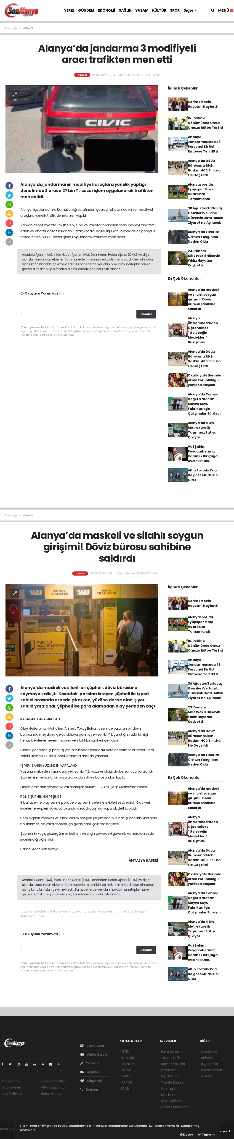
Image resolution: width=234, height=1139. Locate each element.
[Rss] (44, 1064)
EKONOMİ (106, 10)
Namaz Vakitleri (173, 1064)
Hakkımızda (11, 1081)
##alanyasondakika (65, 911)
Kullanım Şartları (53, 1081)
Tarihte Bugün (172, 1082)
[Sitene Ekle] (61, 1064)
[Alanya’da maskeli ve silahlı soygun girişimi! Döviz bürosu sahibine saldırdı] (81, 630)
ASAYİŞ (28, 28)
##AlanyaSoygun (132, 911)
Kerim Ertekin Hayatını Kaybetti (203, 104)
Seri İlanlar (169, 1094)
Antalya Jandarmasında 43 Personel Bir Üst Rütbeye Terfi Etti (204, 144)
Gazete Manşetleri (175, 1107)
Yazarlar (92, 1063)
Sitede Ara (209, 1051)
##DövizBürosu (33, 916)
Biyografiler (209, 1064)
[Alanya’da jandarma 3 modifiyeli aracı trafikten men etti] (81, 129)
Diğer (188, 10)
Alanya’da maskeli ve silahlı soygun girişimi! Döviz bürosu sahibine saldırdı (203, 299)
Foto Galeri (95, 1046)
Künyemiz (94, 1080)
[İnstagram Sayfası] (20, 1064)
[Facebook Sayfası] (4, 1064)
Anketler (207, 1057)
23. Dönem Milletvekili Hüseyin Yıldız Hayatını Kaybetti (204, 258)
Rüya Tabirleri (211, 1070)
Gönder (146, 314)
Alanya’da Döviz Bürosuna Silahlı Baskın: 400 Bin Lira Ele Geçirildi (204, 167)
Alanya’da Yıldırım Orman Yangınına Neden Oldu (203, 237)
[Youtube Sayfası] (28, 1064)
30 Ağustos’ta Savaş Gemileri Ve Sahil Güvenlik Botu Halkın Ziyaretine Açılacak (205, 215)
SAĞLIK (125, 10)
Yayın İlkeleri (11, 1087)
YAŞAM (142, 10)
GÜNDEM (86, 10)
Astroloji (207, 1076)
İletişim (91, 1089)
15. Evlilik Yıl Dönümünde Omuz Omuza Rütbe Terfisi (205, 123)
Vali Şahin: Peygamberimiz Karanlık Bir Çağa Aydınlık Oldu (203, 453)
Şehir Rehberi (171, 1101)
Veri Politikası (12, 1093)
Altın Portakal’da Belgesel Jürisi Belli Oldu (204, 475)
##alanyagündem (99, 911)
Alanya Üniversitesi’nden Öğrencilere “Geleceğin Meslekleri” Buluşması (203, 330)
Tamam (208, 1134)
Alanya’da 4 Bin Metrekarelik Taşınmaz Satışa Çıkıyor (202, 430)
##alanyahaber (33, 911)
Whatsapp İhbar (53, 1087)
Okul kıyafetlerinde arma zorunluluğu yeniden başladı (204, 380)
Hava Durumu (172, 1051)
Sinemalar (169, 1088)
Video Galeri (96, 1054)
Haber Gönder (52, 1093)
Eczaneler (168, 1070)
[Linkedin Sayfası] (36, 1064)
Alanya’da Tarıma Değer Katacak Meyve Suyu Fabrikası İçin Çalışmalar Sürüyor (204, 404)
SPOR (175, 10)
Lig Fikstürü (169, 1076)
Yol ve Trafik (170, 1057)
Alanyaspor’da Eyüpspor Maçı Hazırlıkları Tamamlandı (200, 191)
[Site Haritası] (52, 1064)
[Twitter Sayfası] (12, 1064)
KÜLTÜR (159, 10)
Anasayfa (11, 28)
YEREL (69, 10)
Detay (188, 1134)
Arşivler (92, 1072)
